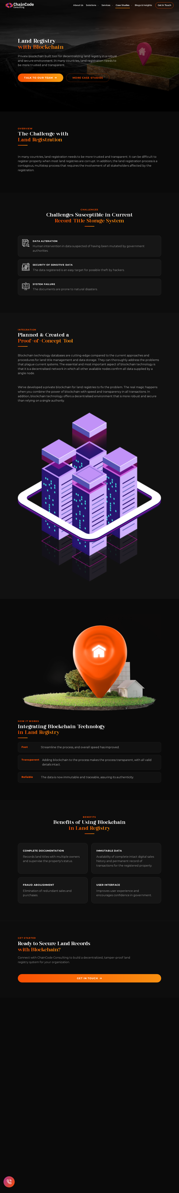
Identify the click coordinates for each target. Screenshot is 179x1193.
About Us (78, 5)
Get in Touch (164, 5)
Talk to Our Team (38, 77)
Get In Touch (87, 978)
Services (106, 5)
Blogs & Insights (143, 5)
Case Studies (122, 5)
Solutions (91, 5)
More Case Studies (88, 77)
